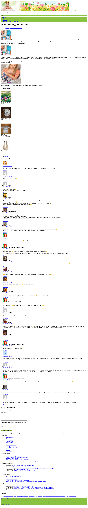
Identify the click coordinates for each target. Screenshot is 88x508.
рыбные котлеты (31, 496)
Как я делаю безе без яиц (12, 458)
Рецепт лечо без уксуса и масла (13, 456)
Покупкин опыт (10, 448)
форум (4, 496)
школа (50, 496)
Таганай (15, 496)
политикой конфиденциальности (38, 433)
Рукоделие (8, 451)
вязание (6, 156)
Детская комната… (10, 441)
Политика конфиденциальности (10, 21)
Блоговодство (9, 438)
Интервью (11, 440)
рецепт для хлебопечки (72, 496)
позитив (7, 496)
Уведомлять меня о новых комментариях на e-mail (14, 422)
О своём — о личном (11, 445)
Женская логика (7, 18)
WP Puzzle (6, 504)
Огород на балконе (13, 447)
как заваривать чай (46, 496)
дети (22, 496)
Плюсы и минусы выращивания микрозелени (17, 457)
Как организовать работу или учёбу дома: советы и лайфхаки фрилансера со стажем (26, 460)
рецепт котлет (40, 496)
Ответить (5, 170)
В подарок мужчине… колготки (23, 469)
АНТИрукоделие (9, 28)
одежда (36, 496)
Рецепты (8, 450)
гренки (20, 496)
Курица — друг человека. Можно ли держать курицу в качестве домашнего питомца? (33, 466)
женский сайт (11, 496)
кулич (67, 496)
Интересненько (9, 442)
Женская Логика (73, 10)
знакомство (26, 496)
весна (18, 496)
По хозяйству (9, 446)
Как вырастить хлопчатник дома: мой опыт (23, 465)
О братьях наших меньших (15, 443)
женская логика (58, 496)
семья (53, 496)
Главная (5, 17)
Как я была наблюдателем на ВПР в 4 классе (24, 470)
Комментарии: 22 (17, 28)
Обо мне (5, 20)
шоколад (64, 496)
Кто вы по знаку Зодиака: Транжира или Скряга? (17, 459)
